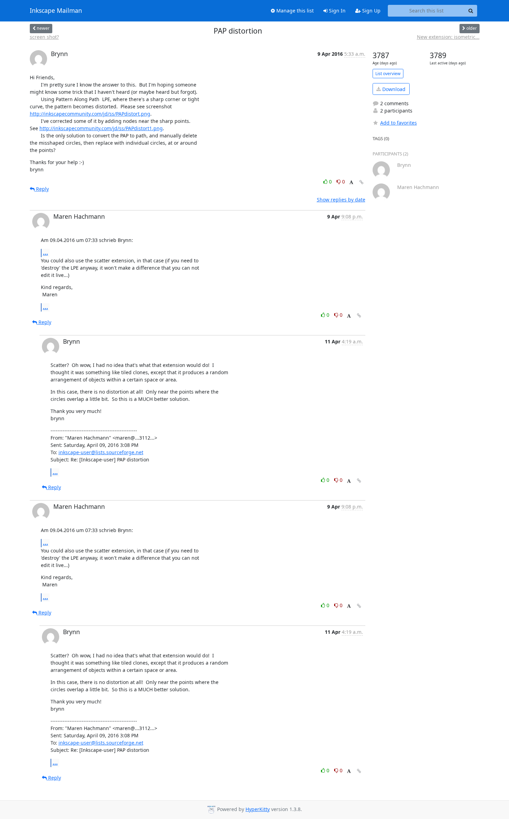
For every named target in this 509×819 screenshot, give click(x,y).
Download (393, 89)
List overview (388, 73)
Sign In (337, 10)
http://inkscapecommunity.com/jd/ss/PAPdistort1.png (101, 128)
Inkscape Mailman (56, 11)
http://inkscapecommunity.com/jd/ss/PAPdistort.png (90, 113)
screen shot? (44, 37)
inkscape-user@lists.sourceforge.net (101, 452)
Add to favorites (398, 122)
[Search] (471, 11)
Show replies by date (341, 199)
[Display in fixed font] (351, 182)
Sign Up (371, 10)
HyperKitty (257, 809)
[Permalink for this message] (361, 182)
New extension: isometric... (448, 37)
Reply (42, 189)
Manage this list (294, 10)
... (45, 252)
